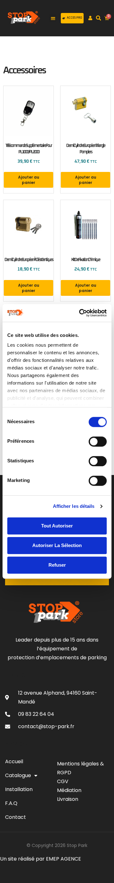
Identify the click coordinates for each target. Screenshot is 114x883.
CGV (63, 781)
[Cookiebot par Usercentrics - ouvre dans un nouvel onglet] (80, 313)
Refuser (57, 565)
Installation (19, 789)
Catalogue (18, 775)
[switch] (98, 441)
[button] (53, 18)
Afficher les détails (74, 506)
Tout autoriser (57, 525)
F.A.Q (11, 803)
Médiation (69, 790)
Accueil (14, 761)
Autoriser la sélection (57, 545)
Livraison (67, 799)
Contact (15, 817)
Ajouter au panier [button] (28, 179)
